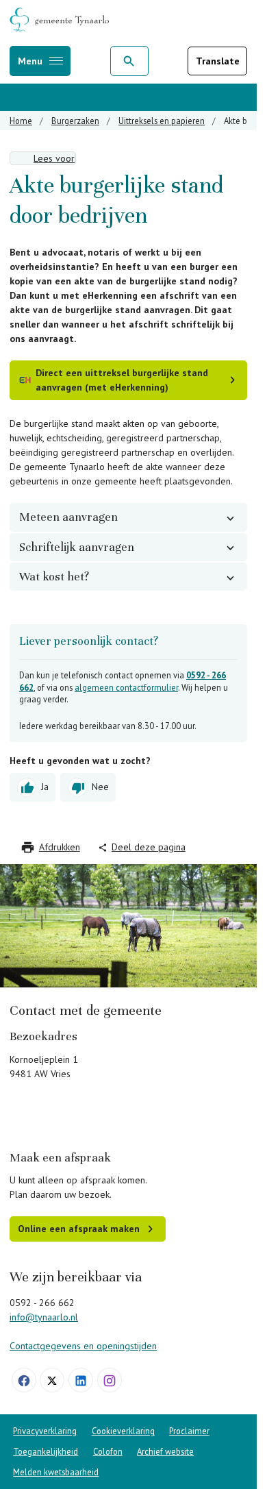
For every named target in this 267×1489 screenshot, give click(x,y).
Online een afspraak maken (79, 1228)
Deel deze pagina (149, 847)
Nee (100, 786)
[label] (43, 158)
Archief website (165, 1451)
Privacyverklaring (45, 1430)
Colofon (108, 1451)
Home (21, 120)
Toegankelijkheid (45, 1451)
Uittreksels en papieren (161, 120)
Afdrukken (59, 847)
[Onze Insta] (109, 1380)
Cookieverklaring (123, 1430)
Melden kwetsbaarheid (56, 1471)
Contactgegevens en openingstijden (83, 1346)
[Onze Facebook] (24, 1380)
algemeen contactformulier (126, 687)
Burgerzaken (75, 120)
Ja (45, 786)
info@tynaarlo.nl (44, 1317)
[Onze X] (52, 1380)
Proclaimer (189, 1430)
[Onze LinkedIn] (80, 1380)
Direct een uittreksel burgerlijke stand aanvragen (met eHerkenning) (122, 380)
